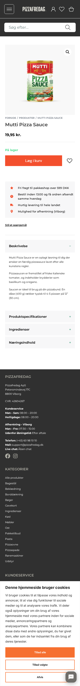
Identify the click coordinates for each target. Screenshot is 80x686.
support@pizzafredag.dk (27, 444)
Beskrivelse (18, 246)
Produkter (27, 117)
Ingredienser (19, 329)
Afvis (40, 677)
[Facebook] (7, 456)
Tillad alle (40, 652)
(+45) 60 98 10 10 (26, 440)
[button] (67, 52)
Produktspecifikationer (28, 317)
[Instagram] (15, 456)
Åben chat (25, 449)
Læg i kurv (33, 160)
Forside (10, 117)
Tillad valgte (40, 664)
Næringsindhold (22, 342)
